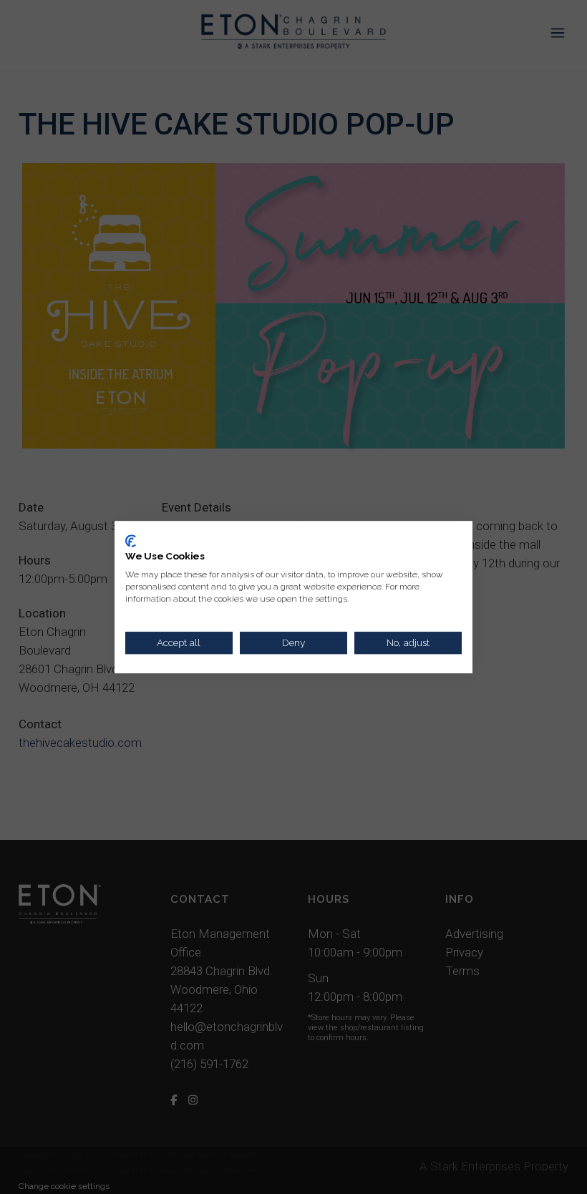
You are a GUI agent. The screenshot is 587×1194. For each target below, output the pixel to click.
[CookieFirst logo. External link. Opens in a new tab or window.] (130, 540)
